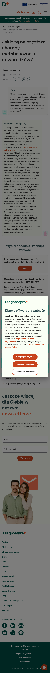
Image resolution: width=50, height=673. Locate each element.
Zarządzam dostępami (25, 372)
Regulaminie (21, 339)
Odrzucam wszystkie (25, 364)
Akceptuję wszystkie (25, 357)
